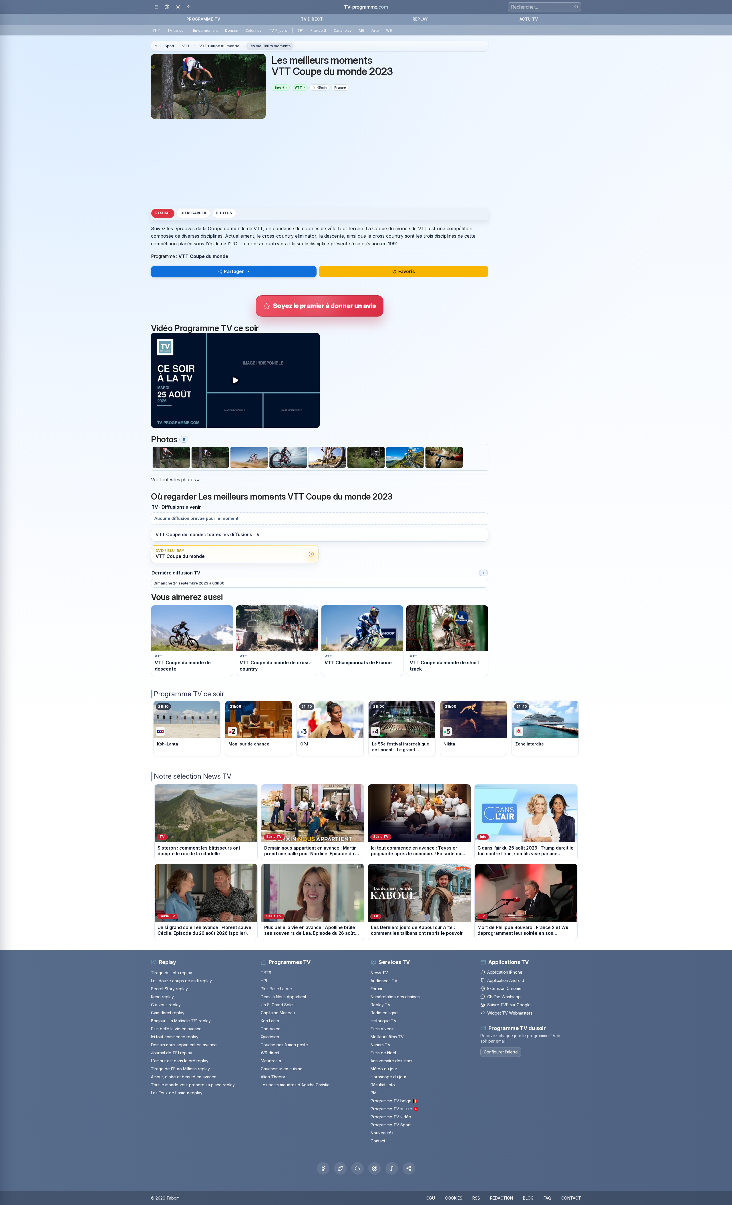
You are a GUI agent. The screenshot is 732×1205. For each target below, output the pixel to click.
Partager (234, 271)
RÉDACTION (501, 1198)
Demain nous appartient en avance (184, 1044)
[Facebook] (323, 1168)
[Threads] (374, 1168)
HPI (264, 980)
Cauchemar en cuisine (282, 1068)
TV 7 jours (278, 30)
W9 (389, 30)
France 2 (318, 30)
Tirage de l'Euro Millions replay (180, 1068)
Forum (376, 988)
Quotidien (270, 1036)
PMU (375, 1092)
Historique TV (384, 1020)
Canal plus (342, 30)
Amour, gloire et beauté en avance (183, 1076)
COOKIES (453, 1198)
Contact (378, 1140)
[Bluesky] (357, 1168)
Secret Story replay (169, 988)
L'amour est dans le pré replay (179, 1060)
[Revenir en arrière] (189, 7)
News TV (379, 972)
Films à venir (382, 1028)
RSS (476, 1198)
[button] (409, 1168)
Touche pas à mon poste (284, 1044)
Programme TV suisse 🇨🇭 (394, 1108)
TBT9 (266, 972)
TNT (156, 30)
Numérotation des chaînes (395, 996)
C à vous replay (166, 1004)
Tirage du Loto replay (171, 972)
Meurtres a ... (273, 1060)
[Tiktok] (391, 1168)
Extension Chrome (504, 988)
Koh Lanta (270, 1020)
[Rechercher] (576, 7)
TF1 (300, 30)
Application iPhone (504, 972)
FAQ (547, 1198)
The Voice (271, 1028)
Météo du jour (384, 1068)
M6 (361, 30)
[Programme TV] (155, 46)
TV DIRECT (312, 19)
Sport (169, 46)
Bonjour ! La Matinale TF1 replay (181, 1020)
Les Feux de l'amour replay (176, 1092)
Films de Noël (383, 1052)
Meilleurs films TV (387, 1036)
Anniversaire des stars (391, 1060)
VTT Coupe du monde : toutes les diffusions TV (208, 534)
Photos (224, 213)
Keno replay (162, 996)
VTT (186, 46)
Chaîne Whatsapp (504, 996)
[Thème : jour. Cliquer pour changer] (178, 7)
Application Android (505, 980)
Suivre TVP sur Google (509, 1004)
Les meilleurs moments (269, 46)
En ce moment (205, 30)
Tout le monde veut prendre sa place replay (193, 1084)
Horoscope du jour (388, 1076)
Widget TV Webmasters (509, 1013)
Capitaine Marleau (278, 1012)
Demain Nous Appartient (283, 996)
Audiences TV (384, 980)
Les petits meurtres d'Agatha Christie (295, 1084)
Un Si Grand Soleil (278, 1004)
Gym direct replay (167, 1012)
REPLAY (420, 19)
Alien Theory (273, 1076)
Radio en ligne (384, 1012)
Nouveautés (382, 1132)
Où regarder (193, 213)
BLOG (528, 1198)
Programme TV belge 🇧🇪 (394, 1100)
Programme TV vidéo (391, 1116)
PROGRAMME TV (203, 19)
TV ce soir (176, 30)
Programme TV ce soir (189, 694)
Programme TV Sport (391, 1124)
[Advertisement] (319, 163)
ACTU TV (529, 19)
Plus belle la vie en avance (176, 1028)
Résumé (162, 213)
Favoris (406, 271)
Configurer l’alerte (501, 1051)
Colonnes (253, 30)
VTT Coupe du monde (219, 46)
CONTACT (571, 1198)
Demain (231, 30)
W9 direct (270, 1052)
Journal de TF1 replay (171, 1052)
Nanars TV (381, 1044)
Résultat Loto (383, 1084)
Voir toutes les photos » (175, 479)
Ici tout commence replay (174, 1036)
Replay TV (381, 1004)
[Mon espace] (167, 7)
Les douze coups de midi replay (181, 980)
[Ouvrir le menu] (155, 7)
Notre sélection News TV (192, 776)
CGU (430, 1198)
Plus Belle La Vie (276, 988)
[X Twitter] (340, 1168)
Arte (375, 30)
